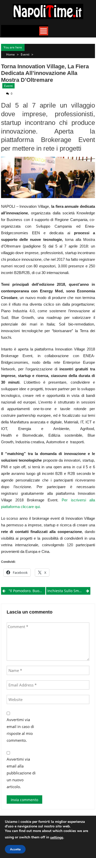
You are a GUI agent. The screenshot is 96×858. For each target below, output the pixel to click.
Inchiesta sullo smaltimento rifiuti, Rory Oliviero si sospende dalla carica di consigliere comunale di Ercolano (68, 590)
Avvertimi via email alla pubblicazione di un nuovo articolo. (21, 773)
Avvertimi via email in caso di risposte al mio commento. (20, 730)
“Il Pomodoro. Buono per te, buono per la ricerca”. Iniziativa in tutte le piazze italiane (27, 590)
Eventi (25, 54)
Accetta (15, 849)
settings (56, 837)
